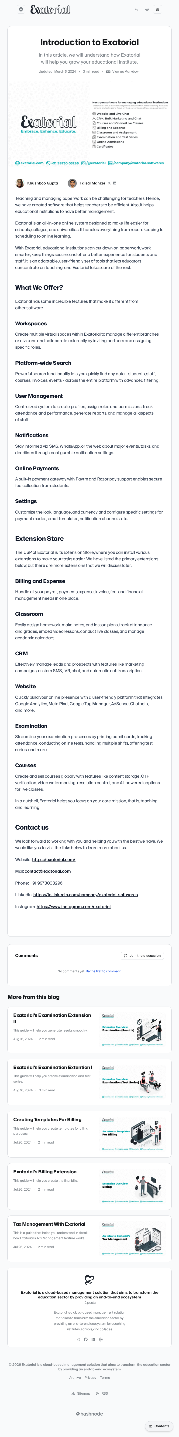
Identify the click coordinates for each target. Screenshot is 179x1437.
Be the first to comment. (103, 971)
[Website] (100, 1339)
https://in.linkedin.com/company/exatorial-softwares (85, 895)
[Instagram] (78, 1339)
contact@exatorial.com (48, 871)
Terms (105, 1378)
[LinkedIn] (115, 183)
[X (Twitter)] (109, 183)
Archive (75, 1378)
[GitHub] (85, 1339)
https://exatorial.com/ (54, 859)
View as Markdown (126, 71)
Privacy (90, 1378)
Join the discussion (145, 956)
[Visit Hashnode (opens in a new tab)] (89, 1413)
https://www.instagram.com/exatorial (74, 906)
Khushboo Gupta (42, 183)
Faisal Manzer (92, 183)
